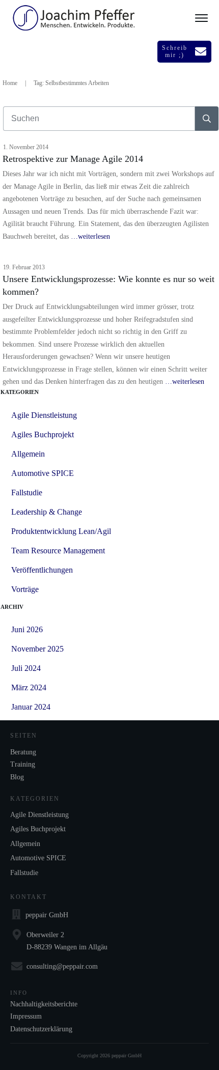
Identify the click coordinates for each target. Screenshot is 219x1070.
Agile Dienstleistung (44, 415)
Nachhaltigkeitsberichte (43, 1004)
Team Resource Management (58, 550)
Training (22, 764)
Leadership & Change (46, 512)
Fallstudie (26, 492)
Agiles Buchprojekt (42, 434)
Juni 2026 (27, 629)
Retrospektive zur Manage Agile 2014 (73, 159)
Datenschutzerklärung (41, 1029)
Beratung (23, 752)
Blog (17, 777)
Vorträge (25, 589)
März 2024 (28, 687)
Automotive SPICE (42, 473)
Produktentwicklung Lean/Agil (61, 531)
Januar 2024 (30, 706)
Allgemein (28, 453)
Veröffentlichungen (42, 570)
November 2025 (37, 648)
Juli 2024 (26, 668)
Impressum (26, 1016)
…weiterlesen (90, 236)
